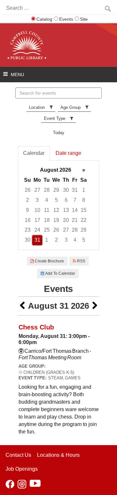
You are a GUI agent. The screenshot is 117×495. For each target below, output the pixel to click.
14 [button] (75, 210)
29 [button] (56, 190)
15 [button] (83, 210)
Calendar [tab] (34, 153)
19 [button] (56, 220)
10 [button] (37, 210)
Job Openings (22, 469)
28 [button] (47, 190)
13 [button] (66, 210)
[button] (22, 306)
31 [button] (75, 190)
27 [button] (37, 190)
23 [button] (28, 230)
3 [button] (37, 200)
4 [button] (46, 200)
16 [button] (28, 220)
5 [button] (56, 200)
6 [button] (66, 200)
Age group (70, 107)
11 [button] (46, 210)
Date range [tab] (68, 153)
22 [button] (83, 220)
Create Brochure (49, 261)
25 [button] (47, 230)
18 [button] (47, 220)
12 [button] (56, 210)
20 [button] (66, 220)
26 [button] (28, 190)
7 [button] (74, 200)
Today (58, 132)
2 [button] (27, 200)
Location (37, 107)
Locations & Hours (58, 455)
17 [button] (37, 220)
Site (84, 19)
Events (66, 19)
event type (54, 118)
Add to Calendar (59, 273)
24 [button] (37, 230)
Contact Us (18, 455)
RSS (80, 261)
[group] (58, 205)
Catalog (44, 19)
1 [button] (83, 190)
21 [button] (75, 220)
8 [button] (83, 200)
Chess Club (36, 327)
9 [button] (27, 210)
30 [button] (66, 190)
